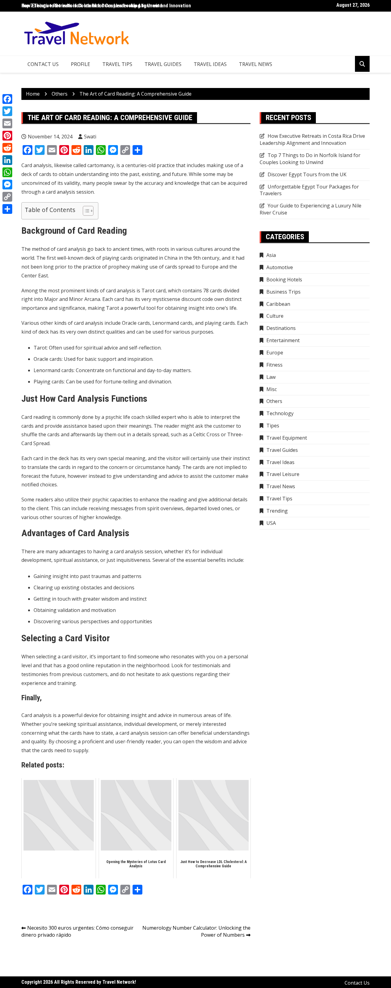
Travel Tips (117, 64)
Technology (280, 413)
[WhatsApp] (7, 172)
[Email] (7, 123)
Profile (80, 64)
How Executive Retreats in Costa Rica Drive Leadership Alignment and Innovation (106, 6)
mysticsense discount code (182, 299)
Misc (271, 389)
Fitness (274, 364)
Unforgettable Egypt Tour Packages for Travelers (309, 190)
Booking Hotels (284, 279)
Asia (271, 255)
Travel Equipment (286, 437)
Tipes (272, 425)
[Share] (7, 209)
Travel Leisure (282, 474)
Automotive (279, 267)
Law (271, 377)
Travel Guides (162, 64)
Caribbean (278, 304)
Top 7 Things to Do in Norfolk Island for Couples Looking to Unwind (310, 159)
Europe (274, 352)
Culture (274, 316)
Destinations (281, 328)
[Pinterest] (7, 136)
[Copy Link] (7, 197)
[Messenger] (7, 184)
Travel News (255, 64)
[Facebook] (7, 99)
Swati (90, 136)
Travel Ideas (210, 64)
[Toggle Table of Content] (85, 211)
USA (271, 523)
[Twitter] (7, 111)
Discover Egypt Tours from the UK (307, 174)
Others (274, 401)
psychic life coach (124, 417)
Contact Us (43, 64)
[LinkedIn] (7, 160)
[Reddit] (7, 148)
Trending (277, 510)
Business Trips (283, 291)
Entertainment (283, 340)
